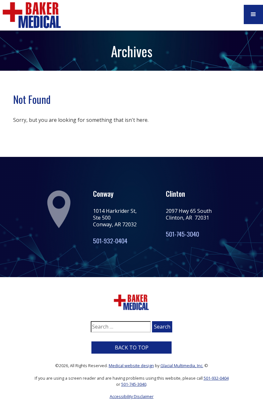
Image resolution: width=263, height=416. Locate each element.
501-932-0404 (110, 240)
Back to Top (131, 347)
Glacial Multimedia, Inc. (181, 365)
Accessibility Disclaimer (132, 396)
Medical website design (131, 365)
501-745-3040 (182, 234)
